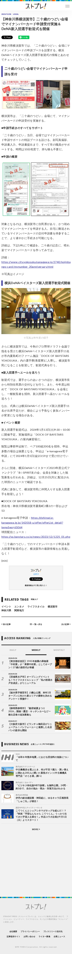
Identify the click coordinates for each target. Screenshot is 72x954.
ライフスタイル (36, 606)
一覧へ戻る (37, 624)
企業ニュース (59, 936)
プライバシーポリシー (30, 931)
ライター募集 (44, 936)
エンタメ (19, 606)
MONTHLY (58, 650)
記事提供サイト (13, 936)
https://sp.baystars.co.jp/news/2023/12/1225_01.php (35, 536)
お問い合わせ (29, 936)
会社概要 (13, 931)
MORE (35, 829)
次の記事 (65, 624)
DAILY (13, 650)
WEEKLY (36, 650)
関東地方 (19, 610)
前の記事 (6, 624)
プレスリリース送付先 (53, 931)
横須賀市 (52, 606)
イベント (6, 606)
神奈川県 (6, 610)
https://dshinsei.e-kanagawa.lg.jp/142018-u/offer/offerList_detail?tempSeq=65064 (32, 523)
